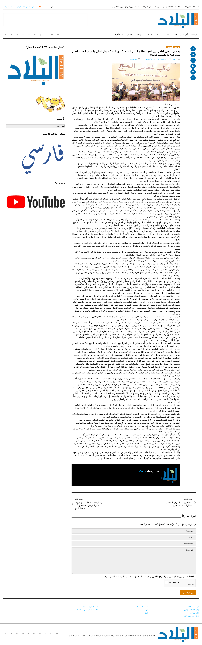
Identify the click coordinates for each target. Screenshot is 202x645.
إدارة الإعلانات (194, 613)
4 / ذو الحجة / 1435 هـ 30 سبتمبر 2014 (155, 59)
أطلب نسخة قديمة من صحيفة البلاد (87, 610)
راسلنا (146, 613)
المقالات (149, 34)
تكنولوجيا (140, 34)
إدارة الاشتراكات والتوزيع (191, 610)
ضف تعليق (133, 59)
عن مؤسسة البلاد (193, 607)
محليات (167, 34)
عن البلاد (25, 7)
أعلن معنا (32, 7)
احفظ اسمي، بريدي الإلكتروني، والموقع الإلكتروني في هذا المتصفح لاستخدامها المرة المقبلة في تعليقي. (148, 576)
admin (175, 59)
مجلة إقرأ (130, 34)
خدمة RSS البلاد (9, 7)
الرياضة (158, 34)
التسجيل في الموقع (142, 607)
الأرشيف (18, 7)
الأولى (175, 34)
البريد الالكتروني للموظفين (90, 607)
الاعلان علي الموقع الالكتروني (190, 616)
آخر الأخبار (184, 34)
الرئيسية (194, 34)
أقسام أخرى (119, 34)
